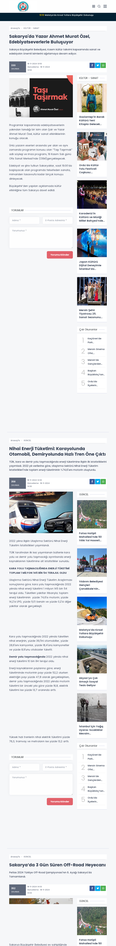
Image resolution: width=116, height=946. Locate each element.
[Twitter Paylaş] (97, 65)
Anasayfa (15, 28)
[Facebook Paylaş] (92, 65)
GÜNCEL (27, 440)
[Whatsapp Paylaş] (103, 65)
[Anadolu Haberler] (23, 6)
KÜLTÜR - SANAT (31, 28)
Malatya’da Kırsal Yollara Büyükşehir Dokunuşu (66, 15)
